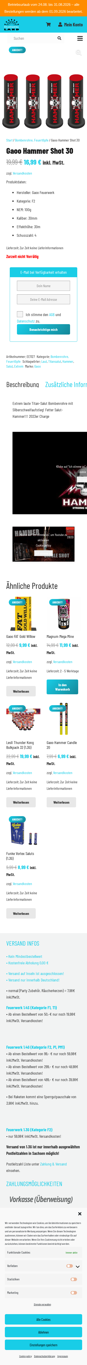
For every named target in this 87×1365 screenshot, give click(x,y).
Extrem (18, 366)
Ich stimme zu (44, 553)
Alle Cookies (43, 1319)
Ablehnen (43, 1332)
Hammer (67, 361)
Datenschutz (26, 320)
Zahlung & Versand (53, 1163)
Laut (44, 361)
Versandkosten (22, 173)
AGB (52, 314)
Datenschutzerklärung (44, 1356)
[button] (79, 1213)
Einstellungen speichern (43, 1345)
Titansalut (54, 361)
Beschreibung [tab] (22, 384)
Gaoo (37, 366)
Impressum (62, 1356)
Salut (9, 366)
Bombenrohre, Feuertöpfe (31, 140)
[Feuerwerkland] (11, 24)
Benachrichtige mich (43, 329)
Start (9, 140)
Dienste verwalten (42, 1304)
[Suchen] (59, 38)
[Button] (48, 24)
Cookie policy (25, 1356)
